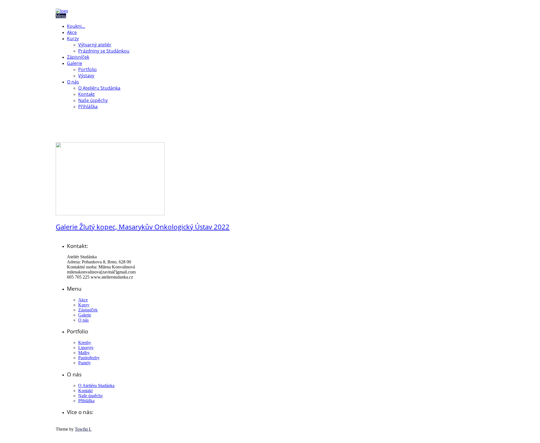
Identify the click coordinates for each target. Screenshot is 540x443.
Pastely (84, 362)
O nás (73, 82)
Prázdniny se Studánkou (103, 51)
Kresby (84, 342)
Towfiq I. (83, 429)
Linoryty (86, 347)
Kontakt (86, 94)
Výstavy (86, 76)
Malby (84, 352)
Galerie (74, 63)
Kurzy (73, 38)
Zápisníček (78, 57)
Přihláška (88, 106)
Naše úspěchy (93, 100)
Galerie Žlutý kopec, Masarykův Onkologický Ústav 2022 (143, 226)
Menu (61, 15)
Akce (72, 32)
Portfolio (87, 69)
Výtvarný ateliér (94, 45)
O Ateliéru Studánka (99, 88)
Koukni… (76, 26)
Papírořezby (89, 357)
